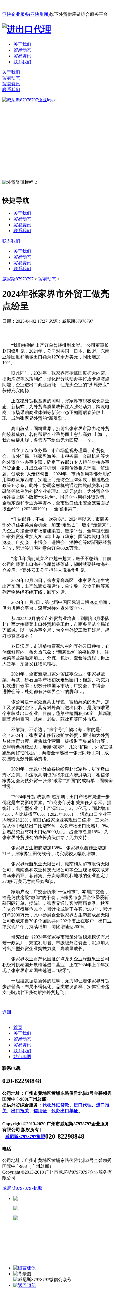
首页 (17, 1027)
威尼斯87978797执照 (25, 1136)
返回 (6, 1012)
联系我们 (22, 61)
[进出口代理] (26, 29)
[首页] (28, 99)
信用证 (40, 1110)
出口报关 (20, 1110)
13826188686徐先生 (61, 1198)
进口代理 (83, 1105)
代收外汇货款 (55, 1105)
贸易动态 (22, 50)
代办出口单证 (64, 1110)
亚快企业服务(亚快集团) (26, 14)
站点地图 (22, 1056)
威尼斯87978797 (17, 279)
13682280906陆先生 (61, 1218)
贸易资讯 (22, 56)
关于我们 (22, 44)
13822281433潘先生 (61, 1208)
